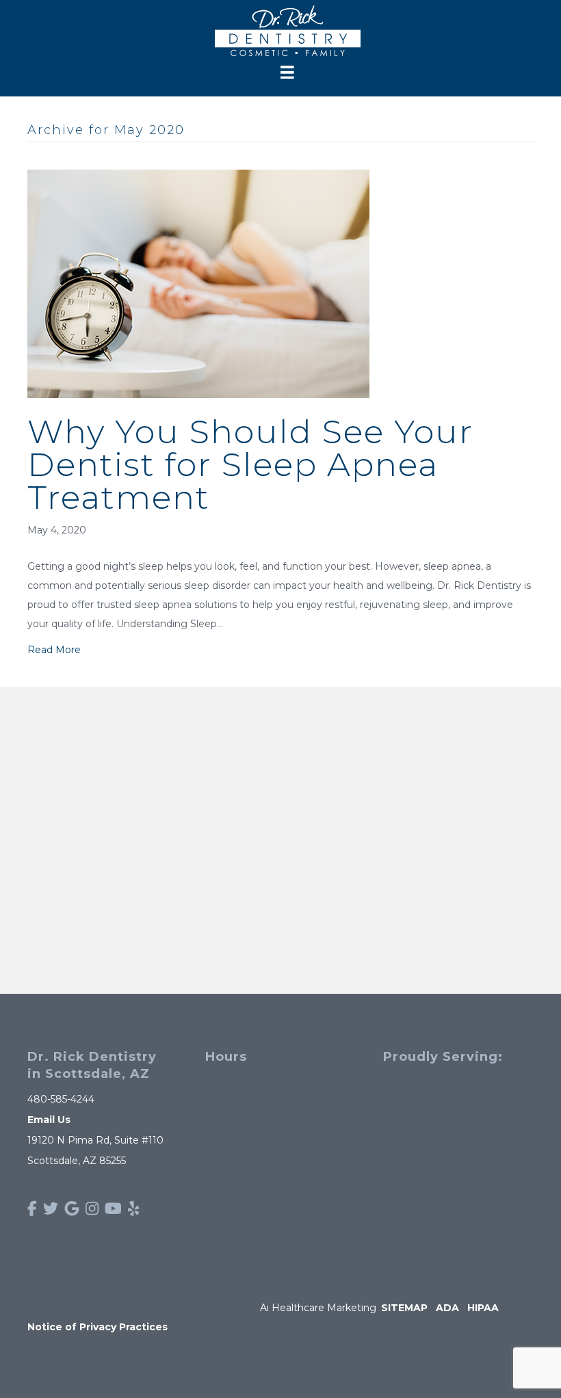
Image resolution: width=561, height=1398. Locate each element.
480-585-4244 (60, 1099)
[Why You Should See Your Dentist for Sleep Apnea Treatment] (198, 283)
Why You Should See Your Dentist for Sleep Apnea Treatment (250, 464)
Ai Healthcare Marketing (318, 1308)
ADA (447, 1308)
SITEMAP (404, 1308)
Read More (54, 650)
